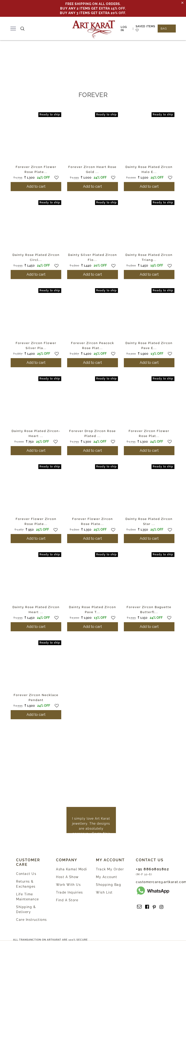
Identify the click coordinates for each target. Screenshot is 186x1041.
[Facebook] (147, 907)
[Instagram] (161, 907)
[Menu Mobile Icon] (13, 28)
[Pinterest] (154, 907)
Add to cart (36, 186)
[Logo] (93, 28)
